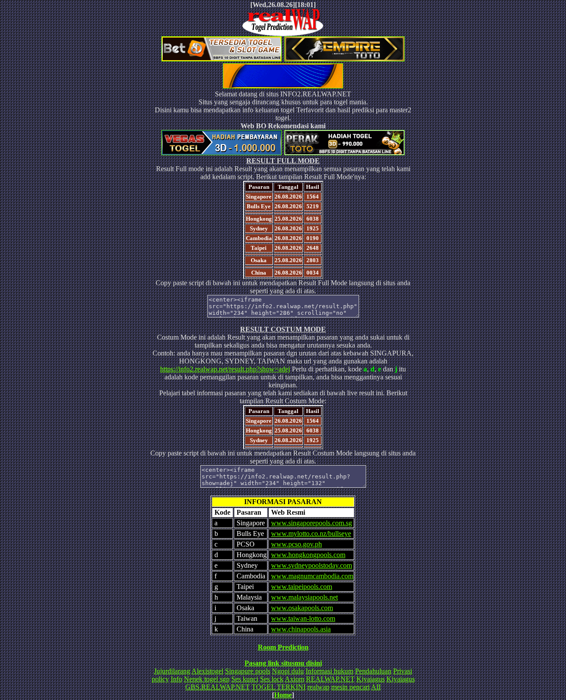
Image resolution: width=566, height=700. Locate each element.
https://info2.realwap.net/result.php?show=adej (225, 369)
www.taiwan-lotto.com (303, 618)
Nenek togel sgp (206, 679)
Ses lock (271, 679)
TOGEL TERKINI (279, 687)
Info (176, 679)
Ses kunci (244, 679)
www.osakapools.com (302, 608)
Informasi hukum (329, 671)
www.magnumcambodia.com (312, 576)
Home (283, 695)
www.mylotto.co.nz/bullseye (311, 533)
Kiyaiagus (370, 679)
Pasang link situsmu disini (283, 663)
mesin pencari (350, 687)
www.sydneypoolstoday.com (311, 565)
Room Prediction (283, 647)
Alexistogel (207, 671)
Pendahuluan (373, 671)
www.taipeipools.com (301, 586)
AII (376, 687)
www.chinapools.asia (301, 629)
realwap (318, 687)
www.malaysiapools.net (304, 597)
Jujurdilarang (172, 671)
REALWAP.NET (330, 679)
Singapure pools (247, 671)
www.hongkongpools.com (308, 554)
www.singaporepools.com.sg (311, 523)
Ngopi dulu (288, 671)
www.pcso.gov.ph (296, 544)
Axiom (294, 679)
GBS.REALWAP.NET (217, 687)
